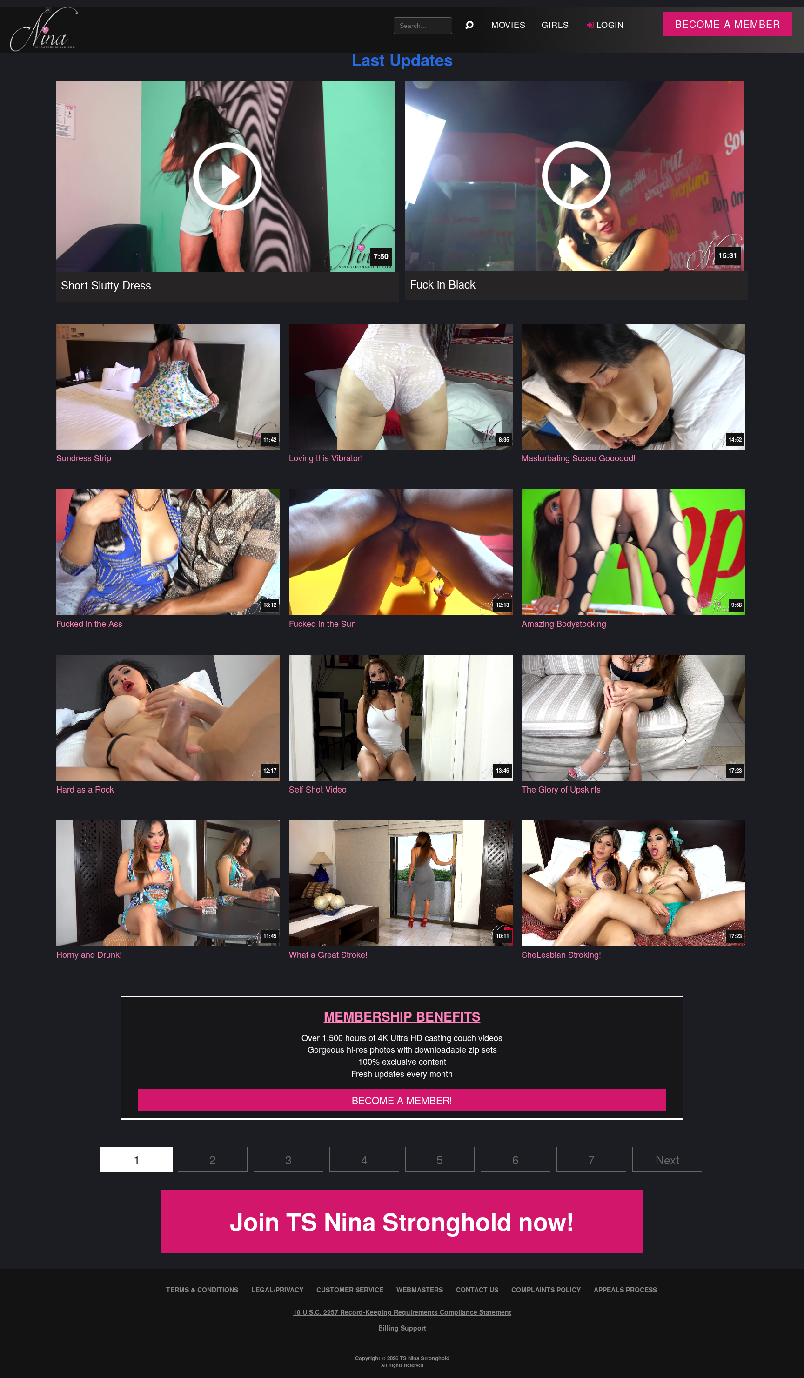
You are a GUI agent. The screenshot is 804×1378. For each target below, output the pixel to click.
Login (610, 24)
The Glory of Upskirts (561, 789)
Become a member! (402, 1100)
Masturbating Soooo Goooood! (579, 458)
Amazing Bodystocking (564, 623)
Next (667, 1159)
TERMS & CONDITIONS (202, 1289)
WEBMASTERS (419, 1289)
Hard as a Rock (85, 789)
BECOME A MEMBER (727, 24)
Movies (508, 24)
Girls (555, 24)
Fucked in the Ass (89, 623)
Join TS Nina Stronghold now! (402, 1221)
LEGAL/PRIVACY (277, 1289)
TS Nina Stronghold (424, 1358)
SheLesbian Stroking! (561, 954)
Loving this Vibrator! (326, 458)
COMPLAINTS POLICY (546, 1289)
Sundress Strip (83, 458)
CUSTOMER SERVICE (349, 1289)
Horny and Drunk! (89, 954)
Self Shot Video (318, 789)
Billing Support (402, 1327)
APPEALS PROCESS (625, 1289)
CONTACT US (477, 1289)
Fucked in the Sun (322, 623)
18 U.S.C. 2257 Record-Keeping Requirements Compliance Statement (402, 1312)
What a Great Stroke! (328, 954)
